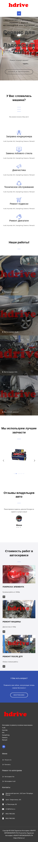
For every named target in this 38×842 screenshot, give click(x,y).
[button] (3, 460)
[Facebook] (4, 597)
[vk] (4, 746)
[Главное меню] (19, 13)
